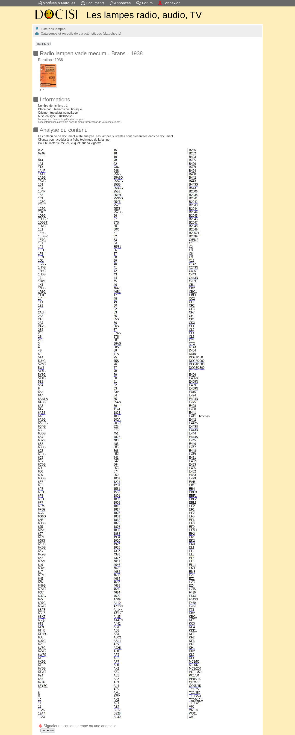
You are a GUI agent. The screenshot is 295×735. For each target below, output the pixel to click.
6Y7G (42, 672)
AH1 (116, 665)
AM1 (117, 692)
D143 (192, 347)
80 (115, 378)
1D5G (42, 215)
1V (40, 298)
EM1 (192, 568)
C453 (192, 281)
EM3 (192, 571)
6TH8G (42, 634)
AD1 (116, 651)
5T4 (40, 357)
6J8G (41, 540)
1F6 (40, 253)
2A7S (41, 326)
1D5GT (42, 222)
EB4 (192, 488)
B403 (192, 157)
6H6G (42, 523)
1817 (117, 509)
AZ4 (116, 706)
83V (116, 392)
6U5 (40, 637)
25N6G (118, 198)
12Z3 (41, 717)
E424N (193, 399)
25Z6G (118, 212)
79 (115, 374)
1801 (117, 495)
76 (115, 364)
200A (117, 419)
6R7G (42, 603)
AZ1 (116, 703)
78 (115, 371)
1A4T (41, 174)
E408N (193, 381)
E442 (192, 419)
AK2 (116, 672)
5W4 (41, 367)
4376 (117, 554)
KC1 (192, 620)
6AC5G (43, 423)
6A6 (40, 405)
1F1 (40, 243)
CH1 (192, 316)
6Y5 (40, 665)
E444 (192, 433)
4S (40, 350)
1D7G (42, 226)
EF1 (192, 509)
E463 (192, 475)
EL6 (191, 561)
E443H (193, 426)
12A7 (41, 713)
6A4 (40, 395)
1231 (117, 485)
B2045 (193, 215)
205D (117, 423)
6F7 (40, 502)
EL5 (191, 558)
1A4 (40, 167)
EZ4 (192, 585)
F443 (192, 596)
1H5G (42, 271)
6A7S (41, 412)
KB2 (192, 613)
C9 (191, 257)
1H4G (42, 267)
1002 (117, 478)
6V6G (42, 647)
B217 (117, 710)
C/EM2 (193, 240)
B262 (192, 153)
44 (115, 278)
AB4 (116, 634)
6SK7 (41, 616)
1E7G (42, 240)
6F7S (41, 506)
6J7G (41, 537)
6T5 (40, 623)
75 (115, 357)
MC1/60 (194, 665)
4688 (117, 585)
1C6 (40, 205)
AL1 (116, 675)
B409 (192, 167)
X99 (191, 717)
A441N (118, 620)
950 (116, 475)
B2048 (193, 226)
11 (39, 703)
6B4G (42, 426)
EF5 (192, 516)
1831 (117, 516)
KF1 (192, 634)
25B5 (117, 184)
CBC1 (193, 291)
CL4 (191, 333)
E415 (192, 392)
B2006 (193, 191)
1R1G (42, 291)
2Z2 (40, 340)
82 (115, 385)
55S (116, 319)
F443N (193, 599)
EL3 (191, 554)
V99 (191, 706)
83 (115, 388)
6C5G (42, 454)
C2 (191, 246)
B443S (193, 184)
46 (115, 284)
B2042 (193, 202)
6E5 (40, 482)
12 (39, 706)
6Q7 (41, 592)
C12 (191, 260)
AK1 (116, 668)
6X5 (40, 658)
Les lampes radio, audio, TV (144, 15)
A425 (117, 616)
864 (116, 464)
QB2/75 (194, 682)
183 (116, 416)
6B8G (42, 447)
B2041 (193, 198)
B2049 (193, 229)
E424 (192, 395)
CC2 (192, 298)
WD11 (193, 713)
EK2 (192, 540)
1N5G (42, 288)
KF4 (192, 644)
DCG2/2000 (196, 361)
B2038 (193, 195)
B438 (192, 174)
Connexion (171, 3)
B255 (192, 150)
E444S (193, 437)
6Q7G (42, 596)
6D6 (40, 471)
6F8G (41, 509)
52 (115, 309)
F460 (192, 603)
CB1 (192, 284)
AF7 (116, 661)
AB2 (116, 630)
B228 (117, 713)
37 (115, 253)
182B (117, 412)
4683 (117, 575)
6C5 (40, 450)
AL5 (116, 689)
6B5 (40, 430)
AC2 (116, 644)
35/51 (117, 246)
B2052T (194, 233)
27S (116, 222)
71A (116, 354)
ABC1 (117, 637)
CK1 (192, 319)
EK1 (192, 537)
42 (115, 271)
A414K (118, 609)
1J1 (40, 278)
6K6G (42, 547)
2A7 (40, 323)
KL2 (191, 654)
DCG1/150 (196, 357)
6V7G (42, 651)
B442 (192, 177)
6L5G (41, 561)
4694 (117, 592)
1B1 (40, 184)
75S (116, 361)
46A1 (117, 288)
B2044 (193, 208)
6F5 (40, 488)
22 (115, 163)
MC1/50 (194, 661)
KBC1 (193, 616)
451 (116, 433)
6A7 (40, 409)
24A (116, 167)
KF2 (192, 637)
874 (116, 471)
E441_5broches (199, 416)
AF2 (116, 654)
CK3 (192, 323)
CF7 (192, 312)
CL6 (191, 336)
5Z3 (40, 381)
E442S (193, 423)
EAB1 (193, 482)
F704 (192, 606)
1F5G (41, 250)
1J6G (41, 281)
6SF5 (41, 609)
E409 (192, 385)
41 (115, 267)
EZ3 (192, 582)
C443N (193, 278)
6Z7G (41, 682)
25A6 (117, 174)
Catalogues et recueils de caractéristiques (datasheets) (80, 33)
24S (116, 170)
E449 (192, 454)
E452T (193, 461)
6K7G (42, 554)
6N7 (40, 582)
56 (115, 323)
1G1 (41, 260)
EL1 (191, 547)
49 (115, 302)
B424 (192, 170)
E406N (193, 378)
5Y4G (42, 378)
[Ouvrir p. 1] (48, 65)
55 (115, 316)
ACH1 (117, 647)
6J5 (40, 526)
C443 (192, 274)
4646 (117, 565)
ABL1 (117, 641)
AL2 (116, 679)
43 (115, 274)
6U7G (42, 641)
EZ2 (192, 578)
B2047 (193, 222)
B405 (192, 160)
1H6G (42, 274)
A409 (117, 599)
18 (115, 153)
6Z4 (40, 675)
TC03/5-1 (195, 696)
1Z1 (40, 305)
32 (115, 236)
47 (115, 295)
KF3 (192, 641)
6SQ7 (42, 620)
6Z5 (40, 679)
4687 (117, 582)
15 (115, 150)
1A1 (40, 163)
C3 (191, 250)
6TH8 (41, 630)
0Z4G (41, 153)
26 (115, 215)
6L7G (41, 575)
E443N (193, 430)
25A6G (118, 177)
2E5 (40, 333)
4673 (117, 568)
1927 (117, 544)
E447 (192, 447)
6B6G (42, 433)
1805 (117, 502)
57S (116, 336)
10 (39, 699)
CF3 (192, 309)
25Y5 (117, 202)
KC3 (192, 623)
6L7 (40, 571)
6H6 (40, 520)
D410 (192, 354)
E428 (192, 405)
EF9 (192, 526)
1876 (117, 526)
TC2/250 (194, 692)
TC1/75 (194, 689)
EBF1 (193, 495)
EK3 (192, 544)
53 (115, 312)
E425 (192, 402)
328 (116, 426)
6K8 (40, 558)
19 (115, 157)
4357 (117, 551)
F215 (192, 589)
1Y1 (40, 302)
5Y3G (42, 374)
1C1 (40, 198)
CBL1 (192, 295)
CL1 (191, 326)
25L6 (117, 191)
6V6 (40, 644)
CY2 (192, 343)
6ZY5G (42, 686)
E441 (192, 412)
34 (115, 243)
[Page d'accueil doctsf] (58, 20)
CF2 (192, 305)
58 (115, 340)
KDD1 (193, 630)
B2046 (193, 219)
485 (116, 444)
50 (115, 305)
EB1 (192, 485)
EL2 (191, 551)
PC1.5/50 (195, 672)
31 (115, 233)
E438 (192, 409)
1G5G (42, 264)
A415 (117, 613)
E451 (192, 457)
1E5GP (43, 236)
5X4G (42, 371)
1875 (117, 523)
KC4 (192, 627)
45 (115, 281)
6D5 (40, 468)
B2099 (193, 236)
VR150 (193, 710)
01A (40, 160)
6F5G (41, 492)
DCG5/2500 (196, 367)
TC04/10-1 (196, 699)
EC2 (192, 506)
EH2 (192, 533)
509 (116, 454)
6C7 (40, 461)
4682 (117, 571)
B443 (192, 181)
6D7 (40, 475)
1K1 (40, 284)
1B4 (40, 188)
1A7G (42, 181)
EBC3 (193, 492)
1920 (117, 540)
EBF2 (193, 499)
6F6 (40, 495)
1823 (117, 513)
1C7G (42, 208)
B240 (117, 717)
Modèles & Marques (58, 3)
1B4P (41, 191)
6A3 (40, 392)
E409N (193, 388)
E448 (192, 450)
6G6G (42, 516)
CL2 (191, 329)
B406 (192, 163)
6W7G (42, 654)
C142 (192, 264)
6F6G (41, 499)
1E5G (42, 233)
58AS (117, 343)
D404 (192, 350)
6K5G (42, 544)
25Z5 (117, 205)
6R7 (40, 599)
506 (116, 450)
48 (115, 298)
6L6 (40, 565)
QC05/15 (195, 686)
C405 (192, 271)
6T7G (41, 627)
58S (116, 347)
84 (115, 395)
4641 (117, 561)
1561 (117, 488)
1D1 (40, 212)
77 (115, 367)
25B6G (118, 188)
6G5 (41, 513)
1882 (117, 530)
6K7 (40, 551)
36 (115, 250)
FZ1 (191, 609)
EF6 (192, 520)
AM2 (117, 696)
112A (117, 409)
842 (116, 461)
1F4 (40, 246)
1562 (117, 492)
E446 (192, 444)
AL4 (116, 686)
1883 (117, 533)
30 (115, 226)
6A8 (40, 416)
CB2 (192, 288)
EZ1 (192, 575)
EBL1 (192, 502)
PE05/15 (195, 679)
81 (115, 381)
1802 (117, 499)
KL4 (191, 658)
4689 (117, 589)
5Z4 (40, 385)
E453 (192, 464)
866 (116, 468)
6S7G (42, 606)
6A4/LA (43, 399)
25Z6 (117, 208)
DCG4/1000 (196, 364)
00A (40, 150)
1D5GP (43, 219)
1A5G (42, 177)
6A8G (42, 419)
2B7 (40, 329)
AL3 (116, 682)
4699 (117, 596)
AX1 (116, 699)
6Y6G (42, 668)
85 (115, 399)
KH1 (192, 647)
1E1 (40, 229)
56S (116, 326)
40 (115, 264)
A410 (117, 603)
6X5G (42, 661)
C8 (191, 253)
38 (115, 257)
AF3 (116, 658)
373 (116, 430)
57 (115, 329)
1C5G (42, 202)
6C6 (40, 457)
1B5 (40, 195)
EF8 (192, 523)
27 (115, 219)
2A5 (40, 316)
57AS (117, 333)
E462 (192, 471)
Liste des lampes (52, 29)
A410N (118, 606)
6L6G (41, 568)
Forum (147, 3)
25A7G (118, 181)
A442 (117, 623)
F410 (192, 592)
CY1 (192, 340)
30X (116, 229)
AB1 (116, 627)
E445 (192, 440)
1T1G (41, 295)
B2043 (193, 205)
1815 (117, 506)
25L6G (118, 195)
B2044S (194, 212)
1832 (117, 520)
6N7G (42, 585)
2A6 (40, 319)
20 (115, 160)
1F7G (41, 257)
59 (115, 350)
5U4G (42, 361)
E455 (192, 468)
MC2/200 (195, 668)
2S (40, 336)
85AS (117, 402)
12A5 (41, 710)
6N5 (40, 578)
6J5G (41, 530)
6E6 (40, 485)
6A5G (42, 402)
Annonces (122, 3)
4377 (117, 558)
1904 (117, 537)
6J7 (40, 533)
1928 (117, 547)
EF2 (192, 513)
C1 (191, 243)
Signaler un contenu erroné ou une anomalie (79, 726)
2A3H (41, 312)
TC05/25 (194, 703)
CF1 (192, 302)
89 (115, 405)
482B (117, 437)
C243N (193, 267)
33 (115, 240)
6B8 (40, 444)
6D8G (42, 478)
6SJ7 (41, 613)
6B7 (40, 437)
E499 (192, 478)
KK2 (192, 651)
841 (116, 457)
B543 (192, 188)
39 (115, 260)
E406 (192, 374)
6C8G (42, 464)
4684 (117, 578)
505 (116, 447)
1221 (117, 482)
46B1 (117, 291)
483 (116, 440)
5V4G (42, 364)
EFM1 (193, 530)
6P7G (42, 589)
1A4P (41, 170)
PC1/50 (194, 675)
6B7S (41, 440)
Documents (94, 3)
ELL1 (192, 565)
